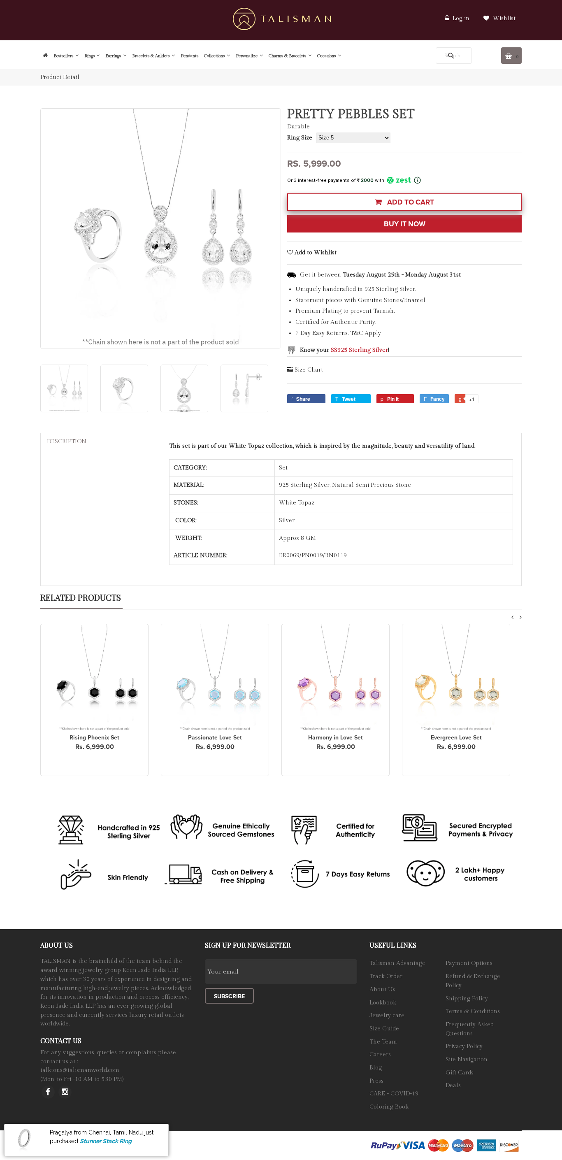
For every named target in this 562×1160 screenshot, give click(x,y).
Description (66, 441)
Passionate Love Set (215, 737)
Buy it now (404, 224)
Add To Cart (410, 202)
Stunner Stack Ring (106, 1140)
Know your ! (344, 350)
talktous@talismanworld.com (79, 1070)
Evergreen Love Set (456, 737)
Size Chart (309, 370)
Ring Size (299, 138)
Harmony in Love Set (335, 737)
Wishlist (503, 18)
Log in (461, 18)
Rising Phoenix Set (94, 737)
